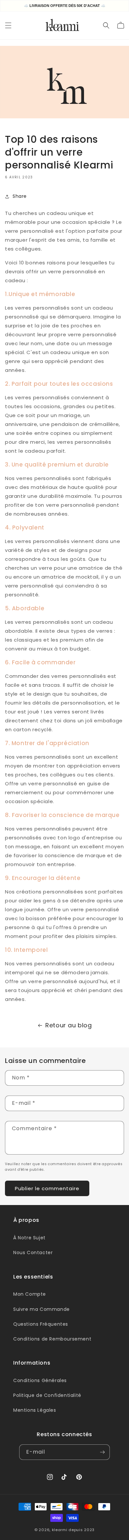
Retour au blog (68, 1025)
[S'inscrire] (102, 1452)
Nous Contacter (33, 1252)
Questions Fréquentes (40, 1324)
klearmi (59, 1529)
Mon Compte (29, 1294)
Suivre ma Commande (41, 1309)
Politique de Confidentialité (47, 1395)
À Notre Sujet (29, 1237)
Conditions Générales (40, 1380)
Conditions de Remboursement (52, 1339)
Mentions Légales (34, 1410)
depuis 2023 (81, 1529)
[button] (8, 25)
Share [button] (20, 196)
